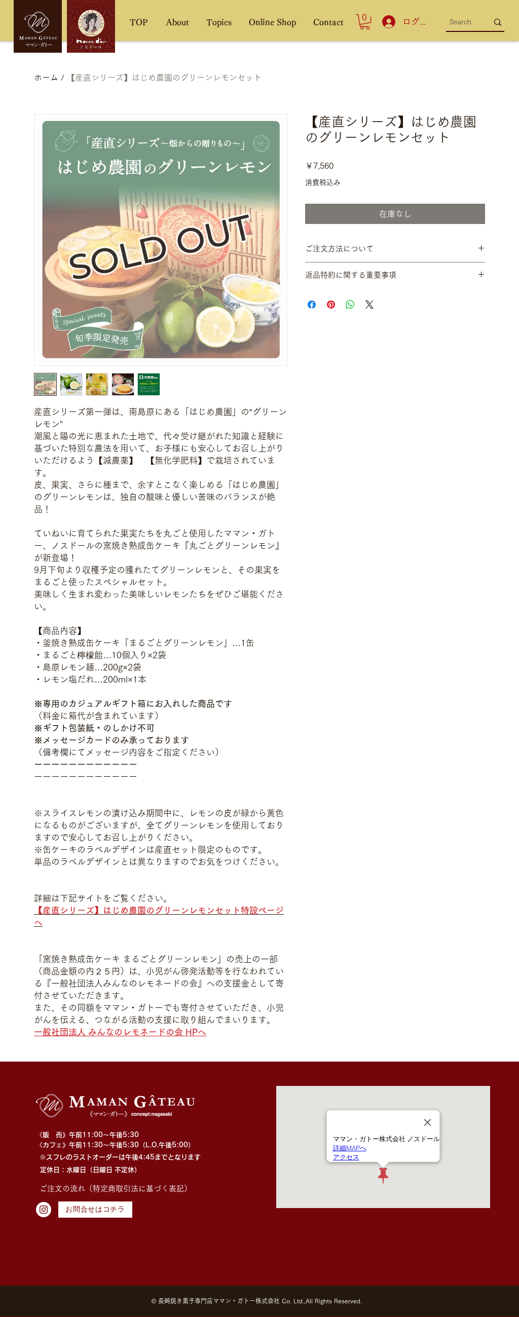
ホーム (46, 77)
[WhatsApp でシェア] (350, 304)
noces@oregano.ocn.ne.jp (68, 1233)
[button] (177, 22)
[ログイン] (386, 21)
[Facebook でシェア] (312, 304)
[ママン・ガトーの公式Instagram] (43, 1209)
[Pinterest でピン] (331, 304)
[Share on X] (369, 304)
